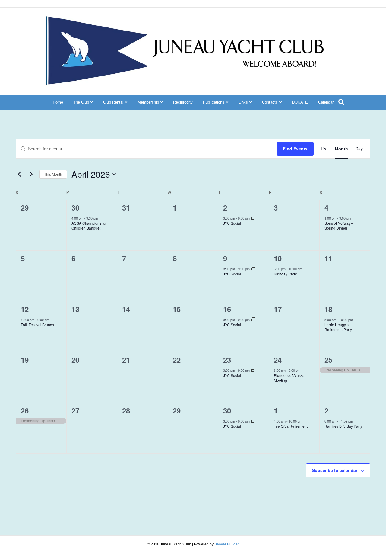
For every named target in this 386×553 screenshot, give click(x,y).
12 (25, 309)
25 (328, 360)
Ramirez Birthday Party (343, 426)
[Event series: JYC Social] (253, 218)
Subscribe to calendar (334, 470)
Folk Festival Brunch (37, 324)
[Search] (341, 102)
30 (75, 207)
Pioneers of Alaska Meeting (289, 378)
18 (328, 309)
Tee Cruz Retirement (291, 426)
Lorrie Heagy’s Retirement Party (338, 327)
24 (278, 360)
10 (278, 258)
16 (227, 309)
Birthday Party (285, 273)
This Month (53, 174)
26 (25, 410)
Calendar (326, 102)
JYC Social (232, 223)
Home (58, 102)
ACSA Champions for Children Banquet (88, 225)
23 (227, 360)
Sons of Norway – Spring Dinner (338, 225)
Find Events (295, 149)
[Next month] (31, 174)
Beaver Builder (226, 544)
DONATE (300, 102)
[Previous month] (19, 174)
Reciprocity (183, 102)
